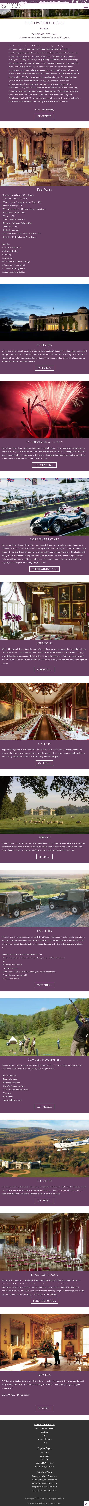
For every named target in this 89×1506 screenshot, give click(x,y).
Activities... (44, 1106)
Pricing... (44, 856)
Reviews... (44, 1408)
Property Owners (44, 1438)
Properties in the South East (44, 1486)
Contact (23, 2)
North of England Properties (44, 1479)
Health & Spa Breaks (44, 1466)
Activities (44, 1455)
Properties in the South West (44, 1490)
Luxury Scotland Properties (44, 1476)
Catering (44, 1459)
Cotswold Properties (44, 1462)
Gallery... (44, 763)
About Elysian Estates (44, 1428)
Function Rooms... (44, 1300)
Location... (44, 1200)
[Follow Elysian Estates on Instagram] (81, 3)
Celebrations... (44, 465)
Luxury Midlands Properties (44, 1483)
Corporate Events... (44, 569)
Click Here (44, 116)
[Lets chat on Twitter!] (77, 3)
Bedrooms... (44, 669)
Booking (44, 1431)
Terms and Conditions (37, 1503)
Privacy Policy (55, 1503)
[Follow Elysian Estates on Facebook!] (72, 3)
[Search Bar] (86, 1)
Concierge (44, 1452)
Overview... (44, 367)
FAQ (44, 1435)
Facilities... (44, 985)
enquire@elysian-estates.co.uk (54, 2)
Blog (44, 1442)
